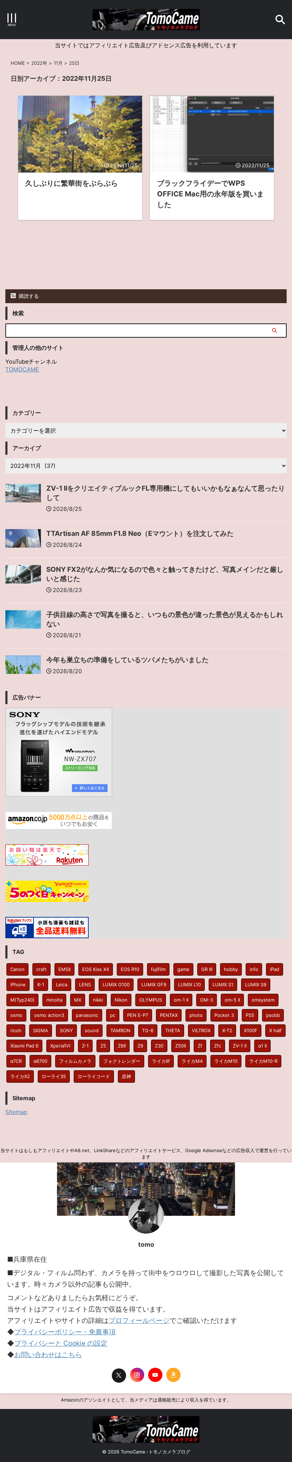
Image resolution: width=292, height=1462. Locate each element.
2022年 (39, 63)
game (183, 969)
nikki (98, 1000)
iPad (274, 969)
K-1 (40, 984)
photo (196, 1015)
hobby (231, 969)
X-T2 (227, 1030)
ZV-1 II (239, 1046)
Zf (200, 1046)
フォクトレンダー (121, 1061)
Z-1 (85, 1046)
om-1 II (181, 1000)
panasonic (87, 1015)
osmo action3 (49, 1015)
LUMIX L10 (189, 984)
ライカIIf (161, 1061)
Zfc (217, 1046)
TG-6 (147, 1030)
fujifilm (158, 969)
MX (77, 1000)
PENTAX (169, 1015)
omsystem (263, 1000)
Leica (61, 984)
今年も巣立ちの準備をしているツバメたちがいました (127, 660)
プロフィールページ (139, 1320)
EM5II (64, 969)
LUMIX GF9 (153, 984)
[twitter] (119, 1375)
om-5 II (232, 1000)
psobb (273, 1015)
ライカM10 (226, 1061)
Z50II (180, 1046)
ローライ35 (54, 1076)
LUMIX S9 (255, 984)
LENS (85, 984)
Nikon (121, 1000)
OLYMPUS (150, 1000)
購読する (28, 296)
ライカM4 (192, 1061)
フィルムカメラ (75, 1061)
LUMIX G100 (116, 984)
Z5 (103, 1046)
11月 (58, 63)
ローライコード (94, 1076)
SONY (66, 1030)
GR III (206, 969)
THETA (172, 1030)
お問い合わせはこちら (48, 1355)
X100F (250, 1030)
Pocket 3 (224, 1015)
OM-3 (206, 1000)
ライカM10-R (263, 1061)
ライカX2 (20, 1076)
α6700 (40, 1061)
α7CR (16, 1061)
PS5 (250, 1015)
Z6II (122, 1046)
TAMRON (120, 1030)
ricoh (15, 1030)
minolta (54, 1000)
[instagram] (137, 1375)
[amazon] (173, 1375)
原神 (126, 1076)
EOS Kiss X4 (95, 969)
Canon (17, 969)
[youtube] (155, 1375)
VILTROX (201, 1030)
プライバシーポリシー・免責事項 (65, 1332)
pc (112, 1015)
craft (41, 969)
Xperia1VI (60, 1046)
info (254, 969)
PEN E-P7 (137, 1015)
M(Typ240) (22, 1000)
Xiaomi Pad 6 (24, 1046)
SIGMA (40, 1030)
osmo (16, 1015)
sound (92, 1030)
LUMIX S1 (223, 984)
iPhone (18, 984)
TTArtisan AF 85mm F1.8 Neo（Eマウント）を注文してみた (140, 533)
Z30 (159, 1046)
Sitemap (16, 1111)
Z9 (140, 1046)
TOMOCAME (22, 369)
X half (275, 1030)
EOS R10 (130, 969)
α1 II (262, 1046)
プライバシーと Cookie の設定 (61, 1343)
